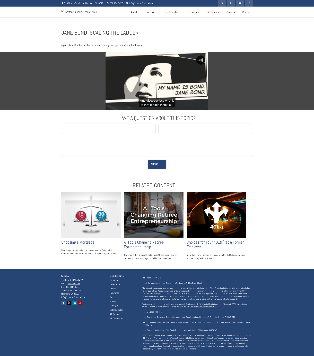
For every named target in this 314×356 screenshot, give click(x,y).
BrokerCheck (197, 283)
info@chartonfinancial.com (141, 3)
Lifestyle (114, 305)
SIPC (233, 317)
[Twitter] (222, 3)
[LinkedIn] (231, 3)
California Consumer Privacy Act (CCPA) (221, 304)
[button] (134, 12)
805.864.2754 (74, 283)
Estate (113, 288)
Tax (111, 297)
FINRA (227, 317)
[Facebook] (249, 3)
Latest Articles (116, 309)
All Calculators (116, 318)
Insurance (114, 292)
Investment (115, 284)
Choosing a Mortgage (77, 242)
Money (113, 301)
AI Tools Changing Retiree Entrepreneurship (144, 244)
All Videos (114, 314)
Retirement (115, 280)
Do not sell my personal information (202, 307)
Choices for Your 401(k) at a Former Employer (215, 244)
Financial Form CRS (153, 278)
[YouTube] (240, 3)
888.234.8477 (76, 280)
